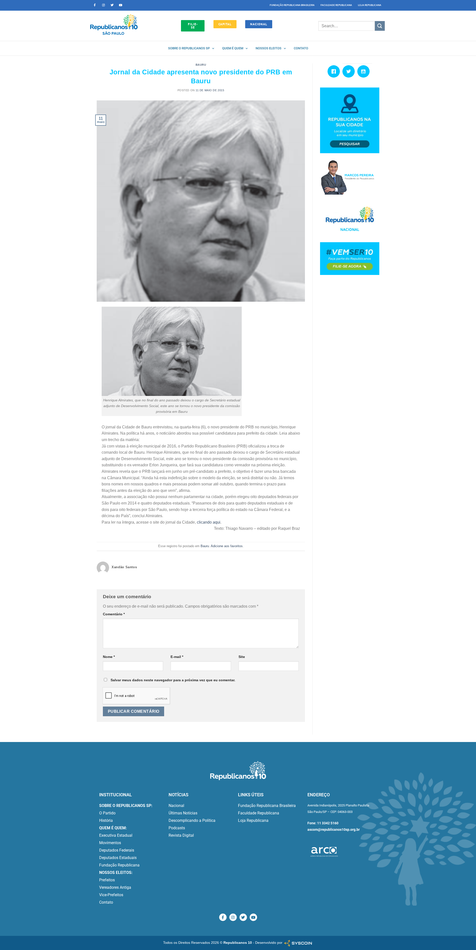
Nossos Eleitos (268, 48)
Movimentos (110, 842)
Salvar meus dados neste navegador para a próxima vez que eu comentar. (173, 680)
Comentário (114, 614)
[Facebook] (334, 71)
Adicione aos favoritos (227, 546)
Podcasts (177, 828)
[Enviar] (380, 26)
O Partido (107, 813)
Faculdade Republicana (336, 5)
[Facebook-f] (95, 5)
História (106, 820)
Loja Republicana (369, 5)
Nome (109, 657)
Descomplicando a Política (192, 820)
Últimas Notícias (183, 813)
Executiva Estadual (115, 835)
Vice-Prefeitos (111, 894)
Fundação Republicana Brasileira (292, 5)
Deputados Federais (116, 850)
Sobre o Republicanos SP (189, 48)
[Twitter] (112, 5)
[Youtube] (121, 5)
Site (241, 657)
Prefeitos (107, 880)
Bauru (201, 64)
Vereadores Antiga (115, 887)
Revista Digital (181, 835)
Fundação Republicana (119, 865)
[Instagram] (103, 5)
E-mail (177, 657)
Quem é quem (232, 48)
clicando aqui (208, 522)
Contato (301, 48)
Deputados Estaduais (118, 857)
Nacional (176, 805)
